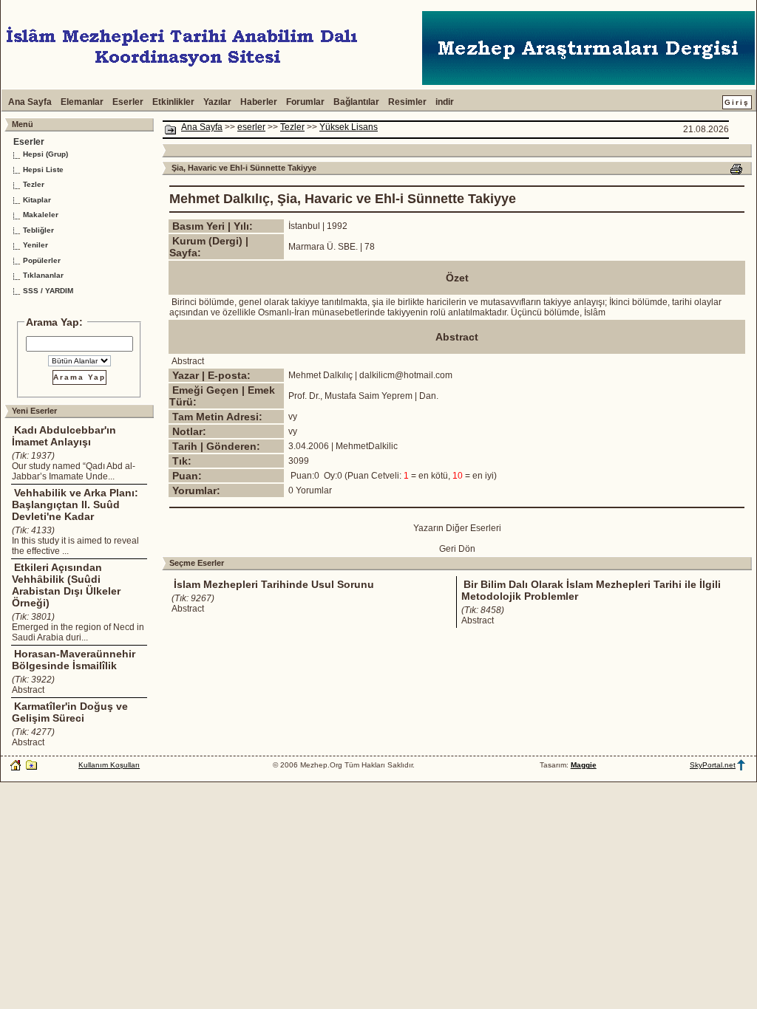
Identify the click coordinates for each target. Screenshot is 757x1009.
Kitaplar (36, 200)
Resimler (407, 102)
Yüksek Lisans (348, 127)
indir (444, 102)
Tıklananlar (42, 275)
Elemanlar (82, 102)
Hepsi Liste (42, 169)
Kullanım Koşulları (109, 765)
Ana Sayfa (30, 102)
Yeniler (34, 245)
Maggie (584, 765)
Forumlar (305, 102)
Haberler (258, 102)
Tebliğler (37, 230)
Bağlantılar (356, 102)
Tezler (32, 184)
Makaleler (39, 215)
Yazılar (217, 102)
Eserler (127, 102)
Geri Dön (457, 549)
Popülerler (41, 260)
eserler (251, 127)
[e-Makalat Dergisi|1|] (588, 82)
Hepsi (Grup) (44, 154)
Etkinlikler (173, 102)
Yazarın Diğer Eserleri (457, 528)
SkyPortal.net (713, 765)
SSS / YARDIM (47, 291)
